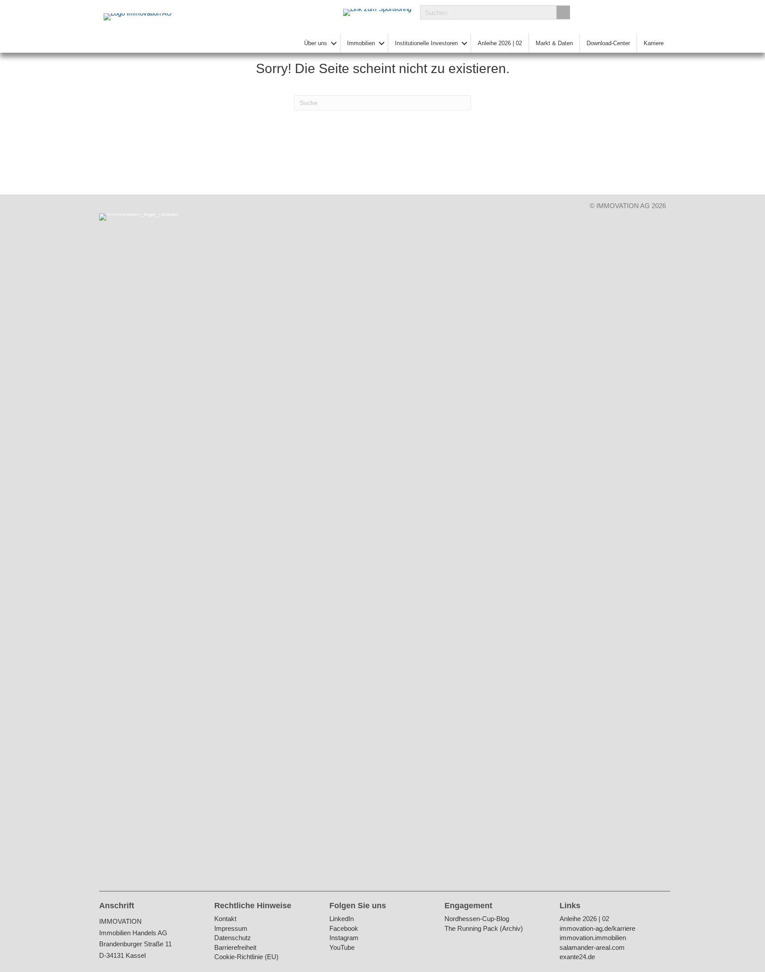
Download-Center (608, 43)
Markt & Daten (554, 43)
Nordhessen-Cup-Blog (476, 919)
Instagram (344, 938)
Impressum (230, 929)
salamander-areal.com (592, 948)
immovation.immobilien (593, 938)
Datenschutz (232, 938)
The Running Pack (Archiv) (483, 929)
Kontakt (225, 919)
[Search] (563, 12)
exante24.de (577, 957)
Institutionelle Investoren (426, 43)
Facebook (343, 929)
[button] (333, 43)
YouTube (342, 948)
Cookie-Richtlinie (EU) (246, 957)
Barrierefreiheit (235, 948)
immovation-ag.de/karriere (597, 929)
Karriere (654, 43)
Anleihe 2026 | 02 (500, 43)
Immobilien (361, 43)
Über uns (315, 43)
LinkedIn (341, 919)
